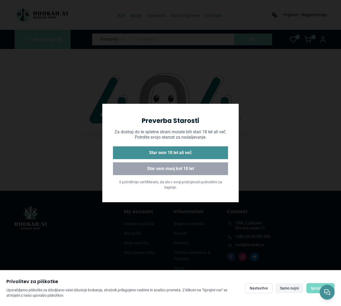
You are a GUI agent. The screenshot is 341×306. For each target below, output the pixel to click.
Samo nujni (289, 288)
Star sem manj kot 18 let (170, 168)
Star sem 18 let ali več (170, 152)
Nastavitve (259, 288)
